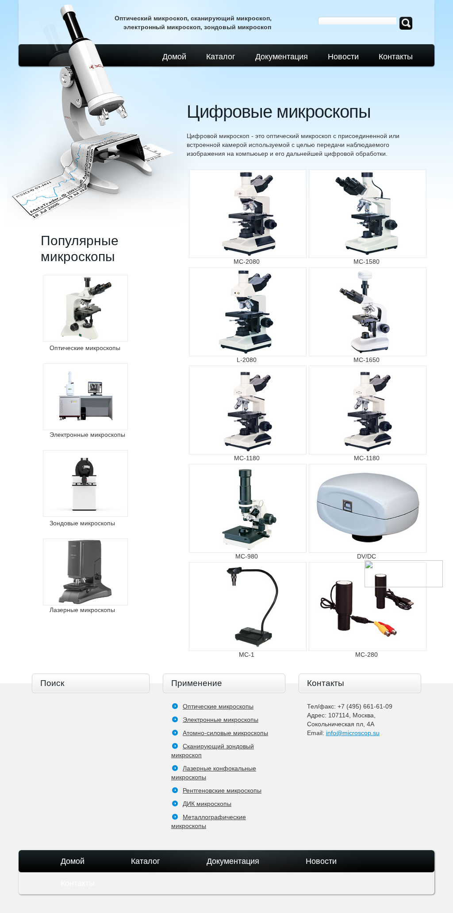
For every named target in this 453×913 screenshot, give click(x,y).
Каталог (220, 56)
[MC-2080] (248, 213)
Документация (281, 56)
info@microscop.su (353, 732)
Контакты (396, 56)
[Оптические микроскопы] (85, 308)
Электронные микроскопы (220, 719)
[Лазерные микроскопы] (85, 572)
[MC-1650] (367, 311)
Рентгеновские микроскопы (222, 790)
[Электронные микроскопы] (85, 396)
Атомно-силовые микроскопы (225, 732)
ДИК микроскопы (207, 803)
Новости (343, 56)
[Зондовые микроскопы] (85, 483)
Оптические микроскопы (218, 706)
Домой (174, 56)
